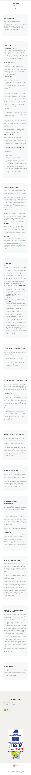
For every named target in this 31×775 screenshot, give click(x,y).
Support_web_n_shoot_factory (18, 772)
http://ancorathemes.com (9, 23)
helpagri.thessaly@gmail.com (10, 704)
